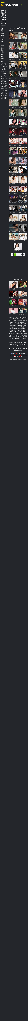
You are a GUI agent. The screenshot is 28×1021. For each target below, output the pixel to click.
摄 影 (2, 45)
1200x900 (4, 66)
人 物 (2, 32)
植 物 (2, 34)
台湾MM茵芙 (20, 323)
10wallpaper (12, 3)
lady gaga (14, 323)
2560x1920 (4, 90)
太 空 (2, 47)
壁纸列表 (3, 25)
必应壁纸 (3, 16)
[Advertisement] (18, 17)
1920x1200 (4, 83)
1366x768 (3, 73)
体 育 (2, 49)
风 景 (2, 30)
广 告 (2, 51)
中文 (18, 353)
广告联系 (22, 348)
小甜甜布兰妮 (20, 322)
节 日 (2, 56)
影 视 (2, 37)
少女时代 (18, 332)
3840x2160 (4, 94)
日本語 (22, 353)
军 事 (2, 55)
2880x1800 (4, 92)
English (13, 353)
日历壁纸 (3, 18)
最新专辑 (3, 12)
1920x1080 (4, 82)
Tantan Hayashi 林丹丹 (19, 320)
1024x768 (3, 65)
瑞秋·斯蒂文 (21, 337)
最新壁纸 (3, 10)
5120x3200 (4, 99)
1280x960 (3, 71)
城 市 (2, 41)
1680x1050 (4, 78)
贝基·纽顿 (21, 335)
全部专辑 (3, 20)
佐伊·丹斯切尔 (18, 338)
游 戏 (2, 39)
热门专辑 (3, 21)
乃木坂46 (17, 333)
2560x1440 (4, 87)
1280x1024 (4, 77)
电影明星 (15, 335)
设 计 (2, 43)
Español (17, 355)
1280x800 (4, 70)
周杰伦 (12, 333)
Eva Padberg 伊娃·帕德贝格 (18, 325)
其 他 (2, 58)
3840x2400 (4, 95)
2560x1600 (4, 88)
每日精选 (3, 14)
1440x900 (4, 75)
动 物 (2, 36)
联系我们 (20, 350)
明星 (18, 319)
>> (24, 254)
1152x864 (3, 63)
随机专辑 (3, 23)
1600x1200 (4, 80)
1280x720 (3, 68)
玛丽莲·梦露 (12, 317)
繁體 (21, 356)
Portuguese (24, 355)
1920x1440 (4, 85)
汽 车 (2, 53)
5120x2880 (4, 97)
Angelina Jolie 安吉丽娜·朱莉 (18, 330)
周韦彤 (15, 322)
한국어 (16, 356)
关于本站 (11, 348)
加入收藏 (17, 348)
